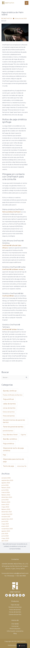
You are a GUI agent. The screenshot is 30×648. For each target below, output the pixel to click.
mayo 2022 (5, 507)
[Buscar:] (15, 377)
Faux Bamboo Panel (10, 435)
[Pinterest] (20, 595)
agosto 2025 (6, 483)
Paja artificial (8, 399)
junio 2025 (5, 485)
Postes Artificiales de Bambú (12, 395)
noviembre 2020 (7, 528)
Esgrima (23, 434)
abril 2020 (5, 541)
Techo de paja (8, 466)
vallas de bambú (9, 404)
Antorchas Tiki (21, 466)
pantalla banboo (8, 430)
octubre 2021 (6, 516)
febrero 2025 (6, 487)
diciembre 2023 (7, 497)
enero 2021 (5, 526)
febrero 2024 (6, 495)
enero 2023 (5, 504)
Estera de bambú (9, 412)
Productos (15, 601)
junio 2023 (5, 499)
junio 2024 (5, 490)
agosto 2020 (6, 531)
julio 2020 (5, 533)
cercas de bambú (9, 408)
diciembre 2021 (7, 512)
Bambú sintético (10, 439)
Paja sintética (8, 444)
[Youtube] (6, 595)
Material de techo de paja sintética (13, 449)
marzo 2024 (6, 492)
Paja (4, 455)
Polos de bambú (9, 416)
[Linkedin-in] (16, 595)
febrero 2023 (6, 502)
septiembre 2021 (7, 519)
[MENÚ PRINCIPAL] (26, 3)
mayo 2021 (5, 524)
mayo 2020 (5, 538)
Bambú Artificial (9, 391)
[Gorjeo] (13, 595)
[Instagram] (10, 595)
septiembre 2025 (7, 480)
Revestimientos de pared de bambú (14, 421)
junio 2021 (5, 521)
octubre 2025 (6, 478)
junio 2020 (5, 536)
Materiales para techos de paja (13, 460)
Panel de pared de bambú (13, 427)
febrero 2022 (6, 509)
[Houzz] (23, 595)
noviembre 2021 (7, 514)
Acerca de (15, 620)
